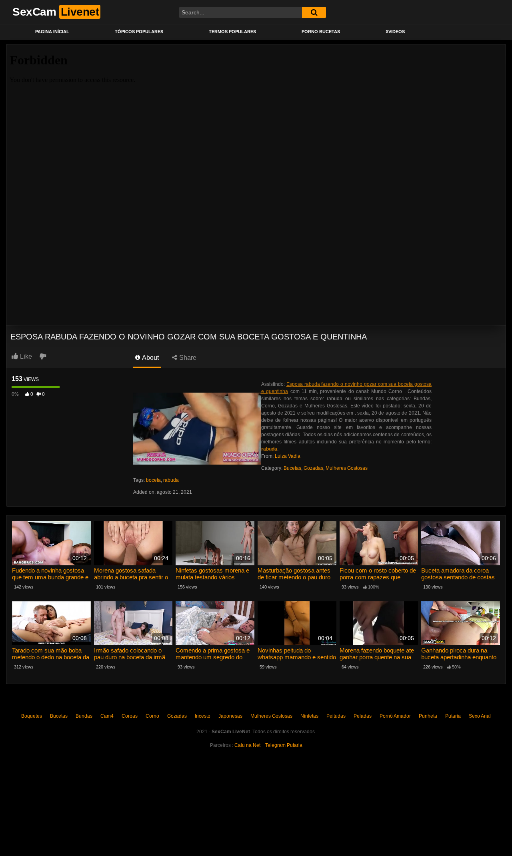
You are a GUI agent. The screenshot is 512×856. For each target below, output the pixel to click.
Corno (152, 716)
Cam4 (107, 716)
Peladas (363, 716)
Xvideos (395, 31)
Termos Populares (232, 31)
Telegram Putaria (283, 745)
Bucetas (292, 468)
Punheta (428, 716)
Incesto (202, 716)
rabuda (171, 480)
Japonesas (230, 716)
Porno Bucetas (321, 31)
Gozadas (313, 468)
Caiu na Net (247, 745)
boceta (153, 480)
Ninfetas (309, 716)
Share (187, 357)
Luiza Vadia (287, 456)
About (150, 357)
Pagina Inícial (52, 31)
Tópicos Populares (139, 31)
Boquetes (31, 716)
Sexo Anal (480, 716)
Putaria (453, 716)
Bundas (84, 716)
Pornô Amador (395, 716)
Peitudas (336, 716)
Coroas (130, 716)
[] (314, 12)
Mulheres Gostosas (347, 468)
